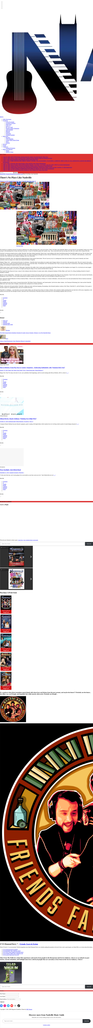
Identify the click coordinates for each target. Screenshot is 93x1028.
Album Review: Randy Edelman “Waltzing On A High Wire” (18, 417)
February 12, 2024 (4, 179)
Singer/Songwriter (30, 369)
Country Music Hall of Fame (12, 140)
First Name (2, 992)
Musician (8, 131)
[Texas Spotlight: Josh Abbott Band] (12, 464)
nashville (5, 320)
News (33, 179)
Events (4, 145)
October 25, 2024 (4, 420)
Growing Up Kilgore (10, 123)
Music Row (5, 136)
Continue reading (46, 1023)
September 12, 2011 (4, 471)
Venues (7, 150)
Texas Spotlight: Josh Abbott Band (10, 468)
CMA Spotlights (9, 139)
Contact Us (5, 146)
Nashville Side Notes (27, 179)
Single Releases (38, 369)
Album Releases (19, 420)
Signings (8, 142)
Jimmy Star (10, 369)
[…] (67, 371)
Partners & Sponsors (10, 148)
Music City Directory (8, 149)
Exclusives (5, 120)
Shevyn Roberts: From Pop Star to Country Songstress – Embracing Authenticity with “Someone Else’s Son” (32, 366)
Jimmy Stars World (18, 369)
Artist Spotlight (9, 129)
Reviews (5, 144)
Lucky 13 (8, 125)
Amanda (11, 179)
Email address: (3, 997)
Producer (8, 132)
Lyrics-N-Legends (10, 122)
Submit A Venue (9, 152)
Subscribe (89, 542)
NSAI (7, 141)
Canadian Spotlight (10, 135)
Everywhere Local (17, 179)
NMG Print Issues (7, 119)
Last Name (2, 995)
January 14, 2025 (4, 369)
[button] (10, 948)
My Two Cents (9, 127)
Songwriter (8, 133)
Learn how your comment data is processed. (28, 538)
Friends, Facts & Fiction (29, 943)
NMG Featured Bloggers (8, 172)
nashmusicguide (12, 420)
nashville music (6, 322)
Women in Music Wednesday (12, 128)
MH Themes (29, 1008)
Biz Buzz (8, 137)
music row (5, 319)
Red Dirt (21, 471)
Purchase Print (19, 244)
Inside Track (8, 124)
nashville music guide (8, 323)
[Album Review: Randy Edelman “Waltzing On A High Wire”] (12, 413)
